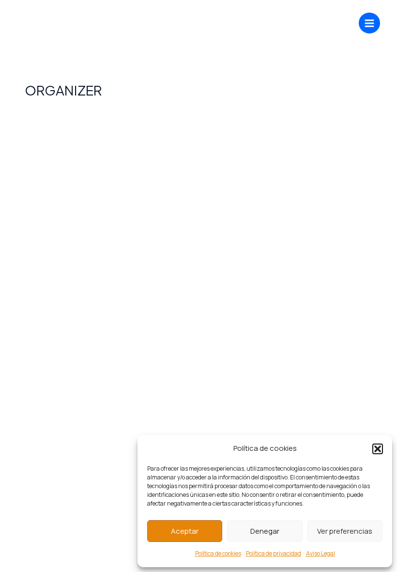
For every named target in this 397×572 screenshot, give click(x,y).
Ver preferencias (344, 531)
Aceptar (184, 531)
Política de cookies (218, 553)
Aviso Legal (320, 553)
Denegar (264, 531)
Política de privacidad (273, 553)
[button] (377, 449)
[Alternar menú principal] (369, 23)
